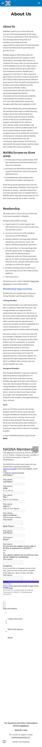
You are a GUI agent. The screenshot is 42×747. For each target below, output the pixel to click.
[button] (3, 3)
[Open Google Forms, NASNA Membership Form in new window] (35, 449)
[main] (21, 14)
